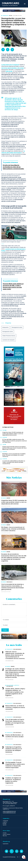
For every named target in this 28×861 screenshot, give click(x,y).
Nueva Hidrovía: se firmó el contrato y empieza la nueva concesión (15, 707)
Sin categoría (10, 685)
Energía (4, 498)
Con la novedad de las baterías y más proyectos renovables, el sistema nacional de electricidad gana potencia (12, 586)
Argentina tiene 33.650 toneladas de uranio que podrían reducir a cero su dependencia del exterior (12, 434)
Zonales (5, 832)
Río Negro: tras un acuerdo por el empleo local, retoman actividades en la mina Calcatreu (13, 455)
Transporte (5, 15)
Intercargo (9, 71)
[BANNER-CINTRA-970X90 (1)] (14, 11)
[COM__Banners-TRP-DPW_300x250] (14, 397)
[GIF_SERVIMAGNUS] (14, 415)
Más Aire (5, 835)
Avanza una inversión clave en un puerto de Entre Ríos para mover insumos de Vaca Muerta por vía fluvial (14, 448)
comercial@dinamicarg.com (9, 812)
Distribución (10, 686)
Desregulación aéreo (7, 331)
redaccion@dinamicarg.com (9, 811)
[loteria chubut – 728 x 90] (14, 469)
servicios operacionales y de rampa (12, 68)
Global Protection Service (8, 335)
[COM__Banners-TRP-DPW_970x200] (14, 636)
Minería (8, 498)
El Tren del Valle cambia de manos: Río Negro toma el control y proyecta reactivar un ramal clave (14, 441)
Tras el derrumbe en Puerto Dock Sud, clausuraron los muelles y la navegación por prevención (15, 722)
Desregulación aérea (17, 327)
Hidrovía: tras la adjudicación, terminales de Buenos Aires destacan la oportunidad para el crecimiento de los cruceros (15, 655)
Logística (16, 685)
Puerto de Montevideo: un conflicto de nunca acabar (14, 735)
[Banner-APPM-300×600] (14, 367)
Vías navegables (17, 649)
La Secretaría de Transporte (10, 64)
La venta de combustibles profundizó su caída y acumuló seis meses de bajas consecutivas (13, 462)
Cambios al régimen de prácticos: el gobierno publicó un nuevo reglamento (13, 780)
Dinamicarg (13, 856)
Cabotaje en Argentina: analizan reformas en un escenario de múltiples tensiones (13, 749)
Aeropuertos (5, 327)
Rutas (10, 15)
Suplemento (5, 843)
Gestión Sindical (6, 834)
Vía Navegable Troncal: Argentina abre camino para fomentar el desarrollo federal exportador (15, 765)
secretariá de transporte (8, 339)
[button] (24, 3)
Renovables (9, 581)
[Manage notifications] (25, 858)
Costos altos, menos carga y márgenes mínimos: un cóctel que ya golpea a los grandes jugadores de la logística (15, 692)
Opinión (4, 824)
